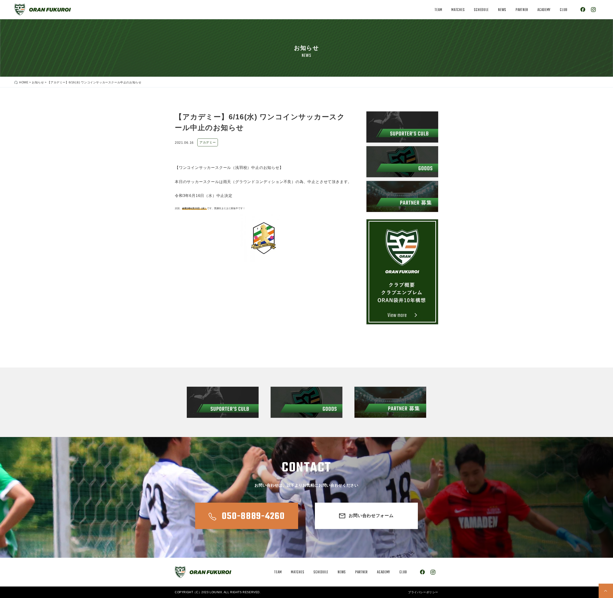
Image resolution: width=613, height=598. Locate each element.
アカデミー (207, 142)
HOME (23, 82)
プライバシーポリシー (423, 592)
